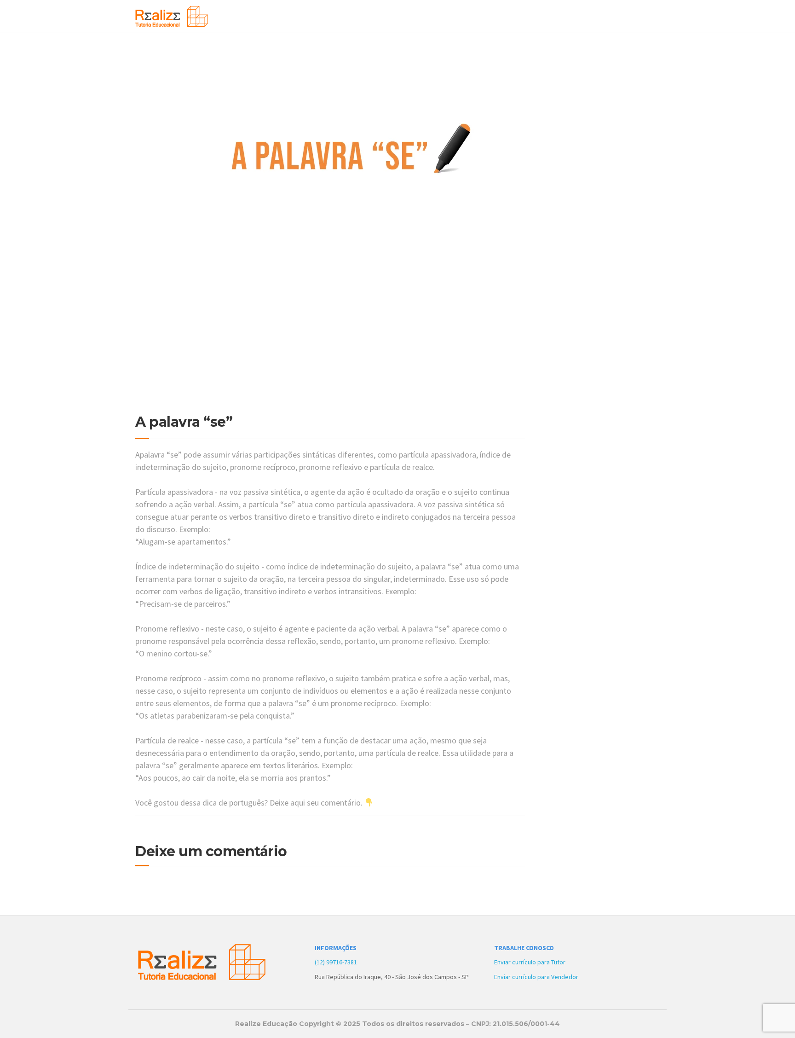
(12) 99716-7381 (336, 962)
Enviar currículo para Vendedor (536, 977)
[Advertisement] (330, 345)
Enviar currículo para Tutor (529, 962)
